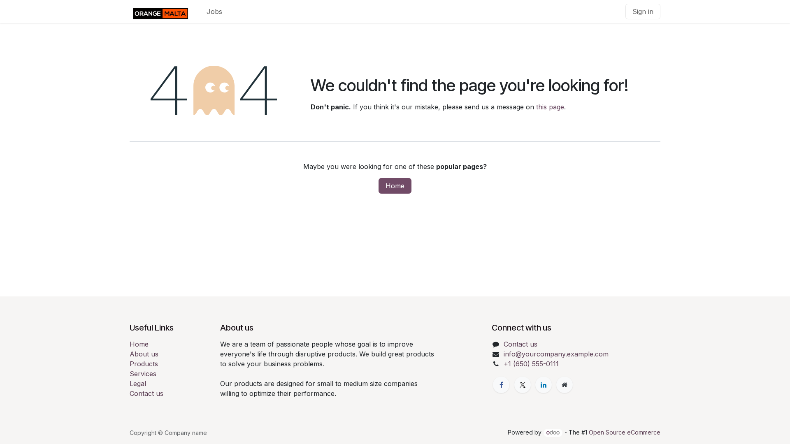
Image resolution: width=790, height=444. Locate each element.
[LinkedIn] (543, 385)
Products (144, 364)
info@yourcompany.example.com (556, 354)
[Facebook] (501, 385)
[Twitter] (522, 385)
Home (395, 186)
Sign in (642, 11)
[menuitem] (214, 11)
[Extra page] (564, 385)
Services (143, 374)
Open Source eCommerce (624, 432)
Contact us (146, 393)
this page (550, 107)
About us (144, 354)
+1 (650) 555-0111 (531, 364)
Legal (138, 383)
